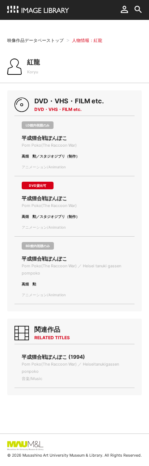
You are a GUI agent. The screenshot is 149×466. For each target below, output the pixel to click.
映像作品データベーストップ (35, 40)
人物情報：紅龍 (87, 40)
